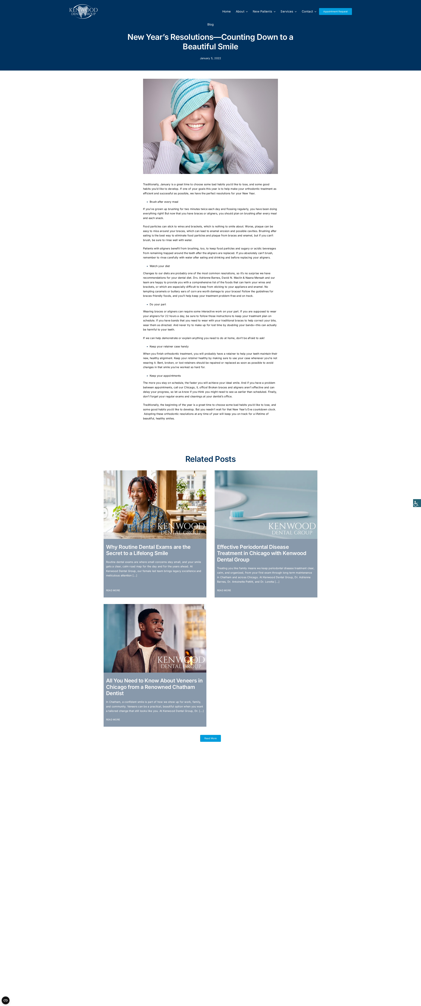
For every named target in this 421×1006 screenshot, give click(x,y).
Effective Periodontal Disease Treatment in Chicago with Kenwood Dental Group (261, 553)
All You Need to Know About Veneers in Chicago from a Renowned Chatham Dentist (154, 686)
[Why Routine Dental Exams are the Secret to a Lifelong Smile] (155, 471)
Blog (210, 24)
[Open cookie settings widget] (6, 1000)
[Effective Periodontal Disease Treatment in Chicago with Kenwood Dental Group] (266, 471)
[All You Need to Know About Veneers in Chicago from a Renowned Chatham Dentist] (155, 605)
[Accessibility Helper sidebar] (417, 503)
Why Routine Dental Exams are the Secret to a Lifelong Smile (148, 550)
